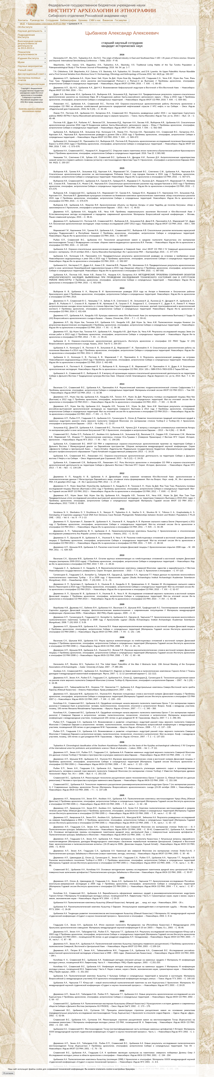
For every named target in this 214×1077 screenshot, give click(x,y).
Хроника (83, 20)
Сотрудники (53, 20)
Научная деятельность (30, 31)
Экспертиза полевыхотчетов (29, 79)
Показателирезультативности (27, 53)
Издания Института (28, 58)
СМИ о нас (95, 20)
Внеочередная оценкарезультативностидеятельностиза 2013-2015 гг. (30, 44)
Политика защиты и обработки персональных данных (31, 110)
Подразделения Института (26, 36)
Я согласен (8, 1073)
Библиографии (68, 20)
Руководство (37, 20)
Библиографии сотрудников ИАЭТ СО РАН (47, 24)
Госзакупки (121, 20)
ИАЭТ (22, 24)
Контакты (23, 20)
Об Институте (25, 27)
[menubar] (73, 20)
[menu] (31, 55)
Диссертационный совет (31, 74)
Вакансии (108, 20)
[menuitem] (24, 20)
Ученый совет (25, 70)
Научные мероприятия (30, 66)
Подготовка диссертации (31, 84)
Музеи (21, 62)
